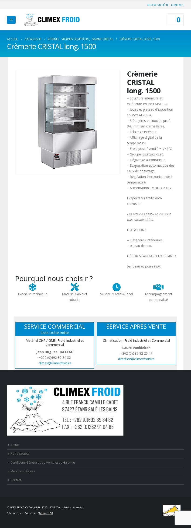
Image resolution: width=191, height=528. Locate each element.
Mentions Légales (22, 471)
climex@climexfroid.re (54, 363)
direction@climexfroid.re (136, 359)
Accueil (15, 445)
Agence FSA (46, 513)
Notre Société (158, 5)
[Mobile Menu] (11, 20)
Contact (177, 5)
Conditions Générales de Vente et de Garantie (42, 463)
